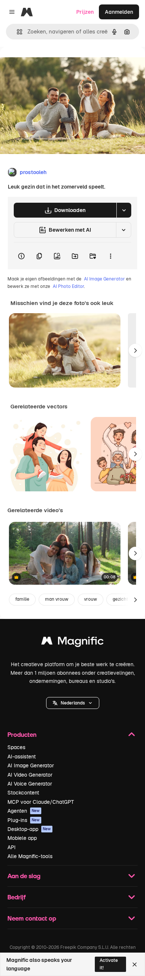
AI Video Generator (29, 774)
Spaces (16, 747)
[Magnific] (72, 642)
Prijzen (85, 12)
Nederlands (73, 703)
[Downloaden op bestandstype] (123, 210)
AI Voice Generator (29, 783)
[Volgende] (135, 350)
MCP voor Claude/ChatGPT (40, 802)
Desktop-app (29, 829)
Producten (21, 734)
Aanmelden (119, 12)
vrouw (90, 599)
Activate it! (109, 963)
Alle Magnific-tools (29, 856)
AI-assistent (21, 756)
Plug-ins (23, 820)
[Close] (134, 964)
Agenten (23, 811)
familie (22, 599)
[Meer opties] (110, 255)
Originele (49, 63)
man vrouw (56, 599)
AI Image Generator (104, 279)
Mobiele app (22, 838)
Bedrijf (16, 897)
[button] (72, 703)
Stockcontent (23, 792)
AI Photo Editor (68, 286)
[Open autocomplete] (16, 32)
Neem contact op (31, 918)
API (11, 847)
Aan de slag (24, 876)
